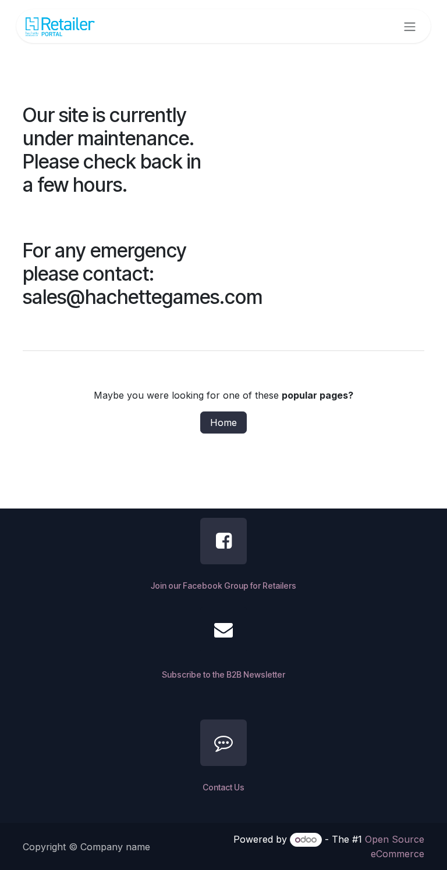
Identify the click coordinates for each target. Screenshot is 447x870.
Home (223, 422)
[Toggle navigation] (409, 26)
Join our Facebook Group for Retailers (223, 585)
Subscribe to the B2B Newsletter (223, 674)
